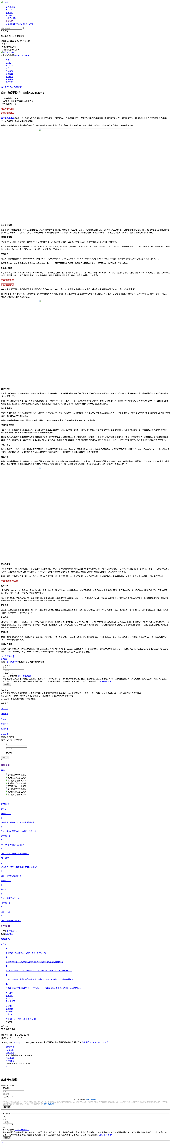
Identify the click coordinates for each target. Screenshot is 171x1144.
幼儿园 (8, 63)
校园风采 (9, 71)
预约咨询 (7, 684)
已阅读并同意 (19, 676)
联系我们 (33, 1019)
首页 (7, 60)
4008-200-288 (21, 55)
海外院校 (9, 1011)
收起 (4, 659)
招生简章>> (12, 931)
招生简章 (9, 74)
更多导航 (9, 21)
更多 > (4, 770)
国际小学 (9, 10)
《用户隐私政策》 (24, 676)
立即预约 (7, 1107)
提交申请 (5, 757)
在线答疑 (9, 79)
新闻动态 (9, 76)
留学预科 (9, 1006)
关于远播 (29, 24)
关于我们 (9, 1019)
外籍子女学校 (11, 18)
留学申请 (9, 1009)
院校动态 (5, 939)
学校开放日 (10, 24)
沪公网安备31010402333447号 (95, 1042)
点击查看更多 (8, 656)
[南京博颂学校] (7, 52)
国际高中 (9, 15)
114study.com (19, 1042)
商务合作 (17, 1019)
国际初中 (9, 13)
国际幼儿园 (10, 7)
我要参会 (25, 1019)
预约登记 (9, 82)
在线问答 (5, 804)
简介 (7, 68)
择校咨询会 (20, 24)
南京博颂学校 (6, 87)
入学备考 (9, 1014)
